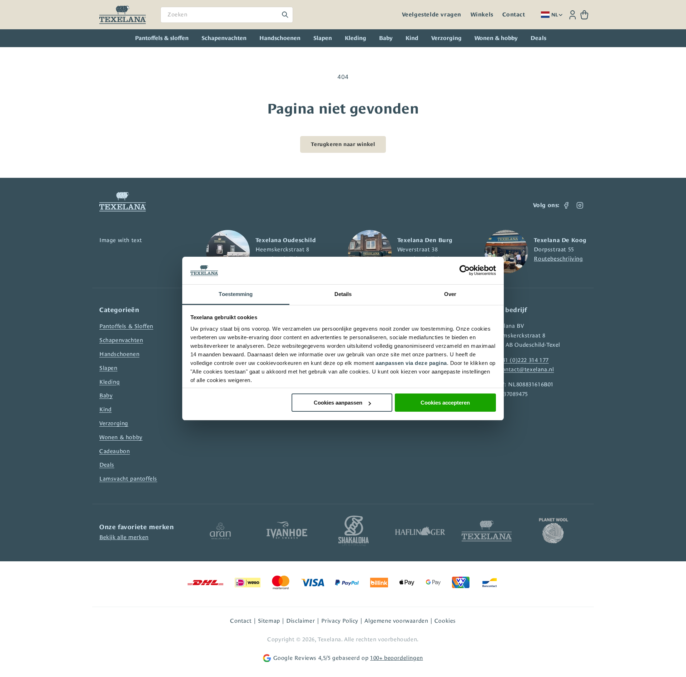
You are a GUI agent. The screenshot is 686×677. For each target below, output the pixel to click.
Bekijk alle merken (124, 537)
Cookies (445, 620)
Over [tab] (450, 294)
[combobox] (226, 15)
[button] (584, 14)
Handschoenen (279, 38)
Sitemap (269, 620)
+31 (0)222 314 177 (524, 360)
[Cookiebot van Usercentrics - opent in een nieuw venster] (464, 270)
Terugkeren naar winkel (343, 144)
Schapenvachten (224, 38)
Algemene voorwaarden (396, 620)
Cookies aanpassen (338, 403)
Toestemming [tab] (236, 294)
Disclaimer (300, 620)
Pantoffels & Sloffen (126, 326)
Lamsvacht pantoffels (128, 478)
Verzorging (446, 38)
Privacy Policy (339, 620)
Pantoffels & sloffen (162, 38)
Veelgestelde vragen (431, 14)
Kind (412, 38)
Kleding (355, 38)
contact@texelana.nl (526, 369)
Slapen (322, 38)
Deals (106, 464)
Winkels (482, 14)
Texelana (329, 639)
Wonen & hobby (496, 38)
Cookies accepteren (445, 403)
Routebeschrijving (558, 258)
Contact (513, 14)
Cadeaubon (114, 451)
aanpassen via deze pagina (411, 363)
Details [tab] (343, 294)
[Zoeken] (285, 14)
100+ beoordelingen (396, 658)
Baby (386, 38)
